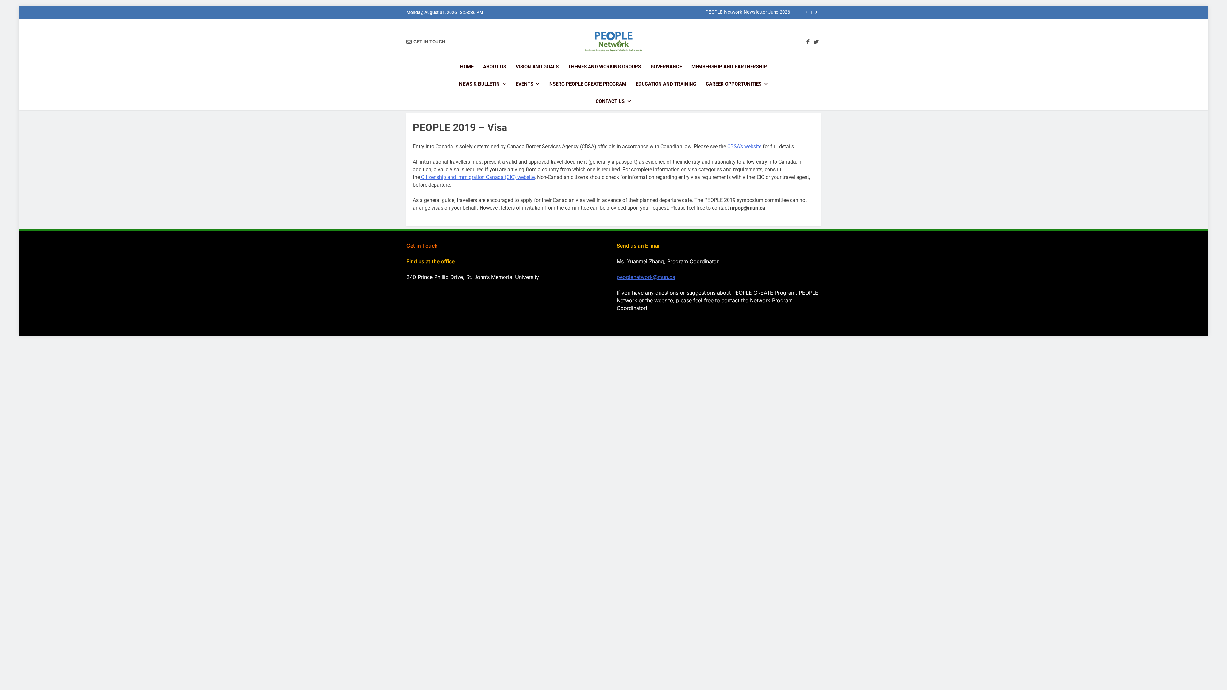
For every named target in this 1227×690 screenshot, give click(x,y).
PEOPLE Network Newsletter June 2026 (748, 12)
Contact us (610, 101)
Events (524, 84)
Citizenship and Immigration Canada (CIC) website (477, 177)
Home (467, 67)
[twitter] (816, 42)
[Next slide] (816, 12)
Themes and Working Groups (604, 67)
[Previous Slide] (806, 12)
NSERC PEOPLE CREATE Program (587, 84)
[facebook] (808, 42)
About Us (494, 67)
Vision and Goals (537, 67)
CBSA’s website (743, 146)
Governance (666, 67)
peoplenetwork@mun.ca (646, 277)
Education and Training (666, 84)
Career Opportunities (733, 84)
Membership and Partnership (729, 67)
